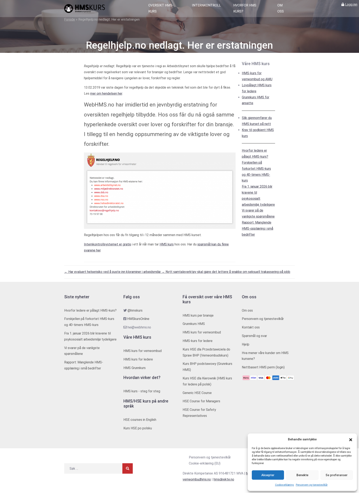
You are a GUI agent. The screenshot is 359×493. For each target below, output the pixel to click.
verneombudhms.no (197, 479)
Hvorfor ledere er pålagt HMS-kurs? (90, 310)
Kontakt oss (251, 327)
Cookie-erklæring (284, 484)
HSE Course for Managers (201, 401)
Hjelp (245, 344)
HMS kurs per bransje (198, 315)
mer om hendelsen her (106, 93)
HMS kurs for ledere (138, 359)
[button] (351, 439)
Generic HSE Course (197, 393)
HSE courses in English (139, 420)
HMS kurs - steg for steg (141, 391)
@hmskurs (135, 310)
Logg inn (351, 4)
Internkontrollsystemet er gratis (107, 244)
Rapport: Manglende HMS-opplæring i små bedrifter (257, 228)
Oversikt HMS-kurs (160, 8)
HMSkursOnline (138, 319)
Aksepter (267, 475)
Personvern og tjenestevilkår (312, 484)
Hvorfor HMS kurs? (244, 8)
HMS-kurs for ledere (198, 341)
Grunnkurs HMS (194, 324)
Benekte (302, 475)
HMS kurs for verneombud (142, 351)
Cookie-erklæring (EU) (204, 463)
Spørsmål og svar (254, 336)
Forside (69, 19)
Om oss (280, 8)
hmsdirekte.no (224, 479)
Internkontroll (206, 5)
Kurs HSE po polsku (137, 428)
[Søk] (127, 468)
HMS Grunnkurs (134, 368)
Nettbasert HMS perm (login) (263, 367)
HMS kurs (167, 244)
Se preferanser (337, 475)
